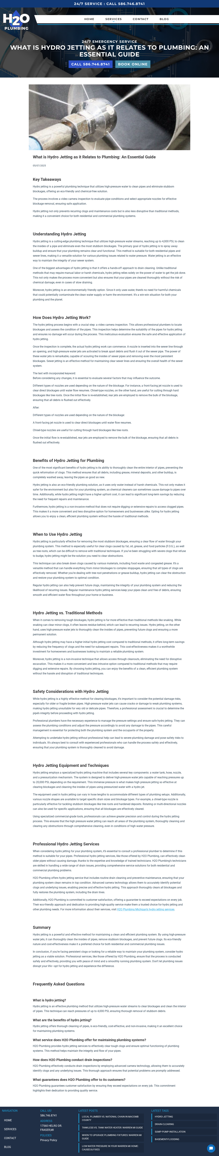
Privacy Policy (48, 1140)
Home (89, 19)
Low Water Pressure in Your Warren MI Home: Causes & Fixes (110, 1148)
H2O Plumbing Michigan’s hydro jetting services (145, 909)
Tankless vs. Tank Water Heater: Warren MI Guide (112, 1127)
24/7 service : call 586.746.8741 (109, 4)
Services (10, 1129)
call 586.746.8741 (90, 64)
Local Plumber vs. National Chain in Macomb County (110, 1118)
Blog (164, 19)
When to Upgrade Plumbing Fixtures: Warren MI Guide (112, 1137)
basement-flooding (167, 1139)
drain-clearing (164, 1124)
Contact (141, 19)
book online (133, 64)
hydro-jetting (164, 1116)
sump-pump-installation (170, 1131)
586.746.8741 (48, 1115)
